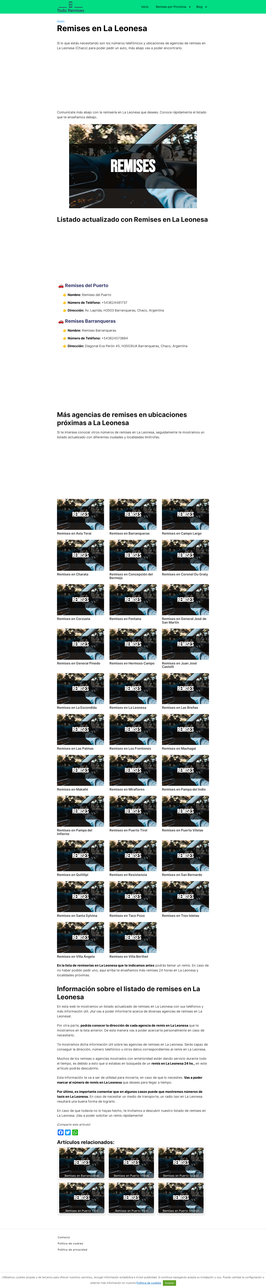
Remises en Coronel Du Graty (185, 574)
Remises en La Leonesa (127, 707)
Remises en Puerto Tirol (128, 830)
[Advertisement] (133, 80)
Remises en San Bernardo (182, 875)
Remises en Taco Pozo (127, 916)
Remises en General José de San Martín (184, 620)
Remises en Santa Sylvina (77, 916)
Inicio (145, 7)
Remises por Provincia (171, 7)
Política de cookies (70, 1243)
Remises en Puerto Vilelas (182, 830)
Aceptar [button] (169, 1282)
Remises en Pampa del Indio (184, 789)
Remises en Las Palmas (75, 748)
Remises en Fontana (125, 619)
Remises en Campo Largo (182, 533)
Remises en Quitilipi (72, 875)
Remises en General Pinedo (78, 663)
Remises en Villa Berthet (128, 956)
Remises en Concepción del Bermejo (131, 576)
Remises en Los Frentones (130, 748)
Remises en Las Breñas (180, 707)
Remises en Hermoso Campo (132, 663)
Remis (61, 21)
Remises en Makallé (72, 789)
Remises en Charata (72, 574)
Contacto (64, 1237)
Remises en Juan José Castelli (179, 665)
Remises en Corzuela (73, 619)
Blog (199, 7)
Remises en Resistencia (128, 875)
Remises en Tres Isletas (180, 916)
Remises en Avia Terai (74, 533)
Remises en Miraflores (127, 789)
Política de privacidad (72, 1249)
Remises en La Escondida (77, 707)
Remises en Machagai (179, 748)
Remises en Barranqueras (129, 533)
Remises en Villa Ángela (76, 956)
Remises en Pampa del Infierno (74, 832)
